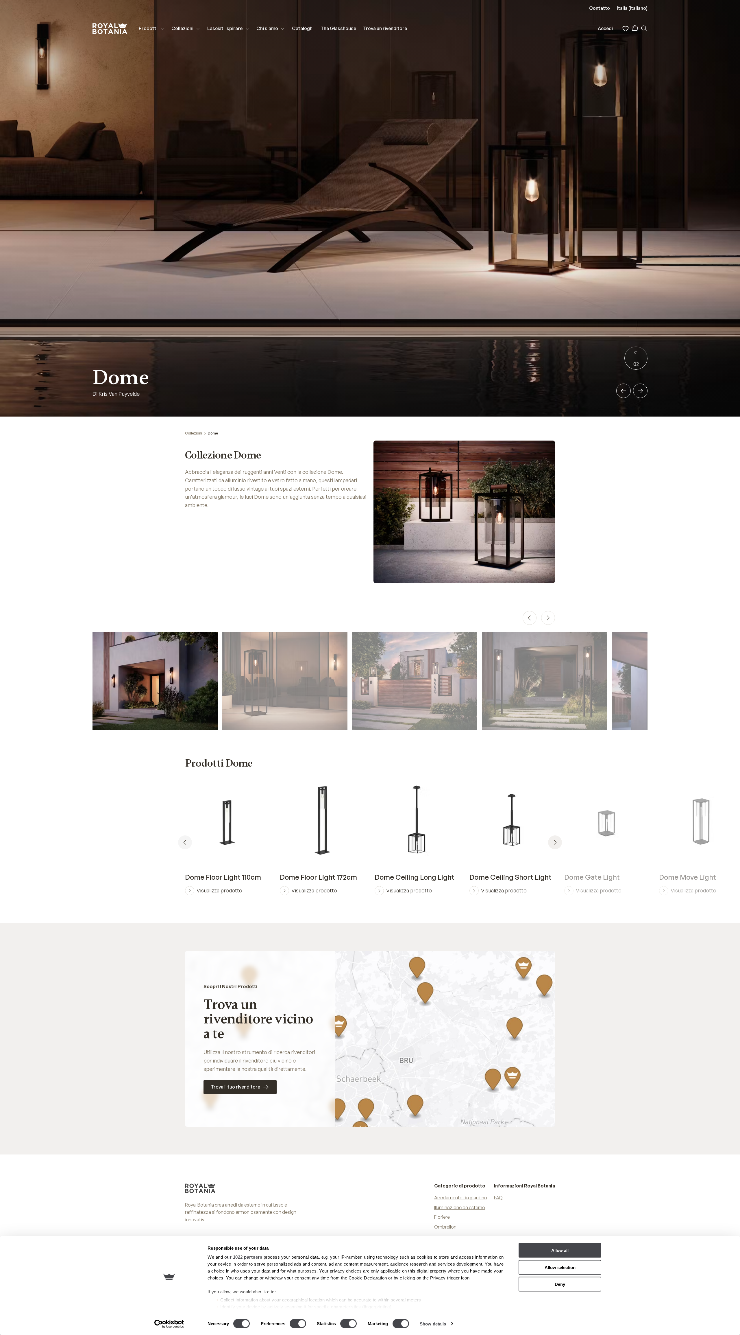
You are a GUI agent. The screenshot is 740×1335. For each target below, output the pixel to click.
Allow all (560, 1250)
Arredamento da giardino (460, 1197)
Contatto (599, 8)
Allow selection (560, 1267)
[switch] (298, 1323)
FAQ (498, 1197)
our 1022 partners (243, 1257)
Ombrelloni (446, 1227)
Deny (560, 1284)
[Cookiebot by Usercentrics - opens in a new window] (169, 1323)
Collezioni (193, 433)
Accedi (605, 28)
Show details (433, 1323)
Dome (213, 433)
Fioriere (442, 1217)
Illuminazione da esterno (459, 1207)
